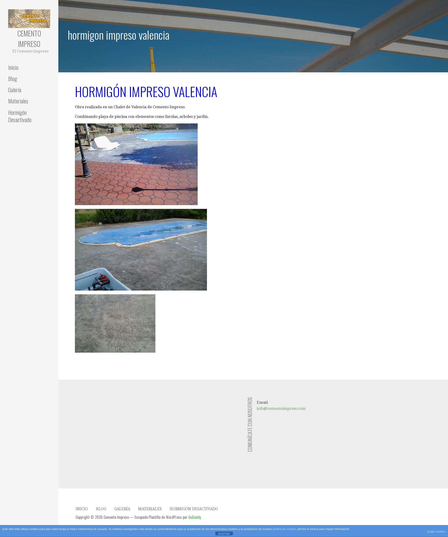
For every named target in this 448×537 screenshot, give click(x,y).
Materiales (18, 101)
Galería (14, 89)
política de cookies (284, 529)
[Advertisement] (160, 430)
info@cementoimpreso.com (281, 408)
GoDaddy (194, 517)
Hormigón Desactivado (20, 116)
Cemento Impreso (29, 38)
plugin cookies (436, 531)
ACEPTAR (224, 533)
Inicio (13, 67)
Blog (12, 78)
